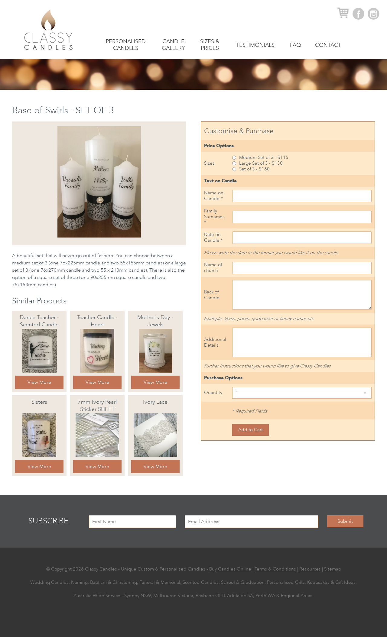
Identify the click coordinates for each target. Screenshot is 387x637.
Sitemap (332, 569)
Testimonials (255, 45)
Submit (345, 521)
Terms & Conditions (275, 569)
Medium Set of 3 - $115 (263, 157)
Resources (310, 569)
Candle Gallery (173, 44)
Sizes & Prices (210, 44)
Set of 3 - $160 (254, 169)
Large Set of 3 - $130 (261, 163)
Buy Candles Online (230, 569)
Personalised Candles (126, 44)
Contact (328, 45)
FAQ (295, 45)
